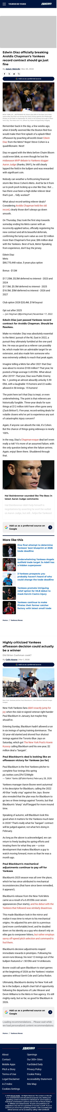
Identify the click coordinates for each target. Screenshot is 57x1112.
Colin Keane (11, 659)
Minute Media (15, 1096)
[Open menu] (4, 4)
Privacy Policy (34, 1069)
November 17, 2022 (42, 314)
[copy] (19, 74)
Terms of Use (9, 1074)
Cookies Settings (11, 1088)
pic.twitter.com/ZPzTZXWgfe (18, 774)
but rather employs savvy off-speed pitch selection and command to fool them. (28, 938)
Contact (6, 1059)
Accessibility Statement (39, 1079)
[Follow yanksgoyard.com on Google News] (50, 527)
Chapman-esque (30, 439)
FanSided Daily (35, 1064)
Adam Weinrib (13, 69)
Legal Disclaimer (11, 1079)
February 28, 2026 (43, 778)
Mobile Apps (8, 1064)
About (5, 1054)
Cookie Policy (34, 1074)
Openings (32, 1054)
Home (5, 620)
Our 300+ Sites (34, 1059)
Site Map (31, 1084)
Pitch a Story (8, 1069)
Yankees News (17, 620)
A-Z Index (7, 1084)
